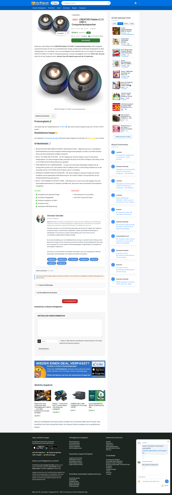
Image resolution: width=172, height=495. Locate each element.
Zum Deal (84, 40)
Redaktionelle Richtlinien (113, 448)
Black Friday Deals (74, 483)
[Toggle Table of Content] (52, 116)
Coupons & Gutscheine (75, 458)
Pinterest (60, 263)
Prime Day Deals (73, 486)
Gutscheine (66, 8)
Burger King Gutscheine (76, 464)
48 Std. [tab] (126, 23)
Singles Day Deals (74, 484)
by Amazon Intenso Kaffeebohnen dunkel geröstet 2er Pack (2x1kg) (125, 255)
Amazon (84, 36)
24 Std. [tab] (120, 23)
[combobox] (86, 3)
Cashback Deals (73, 481)
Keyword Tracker (111, 463)
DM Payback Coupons (75, 459)
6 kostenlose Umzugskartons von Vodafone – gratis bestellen (125, 157)
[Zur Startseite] (41, 3)
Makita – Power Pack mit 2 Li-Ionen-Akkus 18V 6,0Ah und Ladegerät (60, 406)
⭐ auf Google (49, 455)
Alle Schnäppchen (74, 441)
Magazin (74, 8)
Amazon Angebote (74, 446)
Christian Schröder (55, 216)
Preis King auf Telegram (113, 459)
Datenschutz (110, 445)
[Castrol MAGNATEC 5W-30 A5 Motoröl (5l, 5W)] (97, 391)
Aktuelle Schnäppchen (39, 8)
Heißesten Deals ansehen (123, 136)
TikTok (93, 259)
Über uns (108, 449)
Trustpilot (37, 455)
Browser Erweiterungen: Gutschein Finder (118, 464)
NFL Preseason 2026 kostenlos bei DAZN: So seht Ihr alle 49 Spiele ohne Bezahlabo (125, 227)
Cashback (49, 468)
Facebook (61, 259)
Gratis (59, 8)
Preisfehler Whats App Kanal (114, 461)
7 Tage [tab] (131, 23)
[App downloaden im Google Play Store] (52, 447)
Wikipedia (51, 259)
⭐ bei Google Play (54, 452)
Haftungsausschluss (112, 446)
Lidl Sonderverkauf (74, 443)
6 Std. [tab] (114, 23)
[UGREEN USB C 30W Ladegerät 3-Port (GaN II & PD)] (79, 391)
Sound (166, 485)
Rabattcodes (36, 468)
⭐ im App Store (38, 452)
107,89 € (62, 127)
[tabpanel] (123, 80)
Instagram (83, 259)
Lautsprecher (75, 15)
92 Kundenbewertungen (51, 138)
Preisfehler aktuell (74, 478)
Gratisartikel (52, 466)
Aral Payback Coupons (75, 461)
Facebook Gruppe (111, 469)
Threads (108, 474)
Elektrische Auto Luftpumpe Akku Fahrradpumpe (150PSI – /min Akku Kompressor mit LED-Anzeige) (42, 408)
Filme (46, 51)
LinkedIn (51, 263)
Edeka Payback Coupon (76, 463)
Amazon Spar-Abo (74, 445)
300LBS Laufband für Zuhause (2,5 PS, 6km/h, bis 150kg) (125, 283)
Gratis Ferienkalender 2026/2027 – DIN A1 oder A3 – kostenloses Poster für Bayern (125, 200)
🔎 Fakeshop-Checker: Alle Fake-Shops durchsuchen (124, 213)
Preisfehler (51, 8)
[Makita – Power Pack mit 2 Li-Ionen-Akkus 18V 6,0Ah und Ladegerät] (60, 391)
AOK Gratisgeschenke (75, 448)
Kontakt (108, 441)
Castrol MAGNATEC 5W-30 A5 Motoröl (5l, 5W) (96, 405)
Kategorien (82, 8)
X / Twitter (72, 259)
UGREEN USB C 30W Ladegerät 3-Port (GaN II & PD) (79, 405)
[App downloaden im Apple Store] (38, 447)
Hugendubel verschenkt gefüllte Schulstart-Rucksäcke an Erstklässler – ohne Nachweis (125, 171)
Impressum (109, 443)
